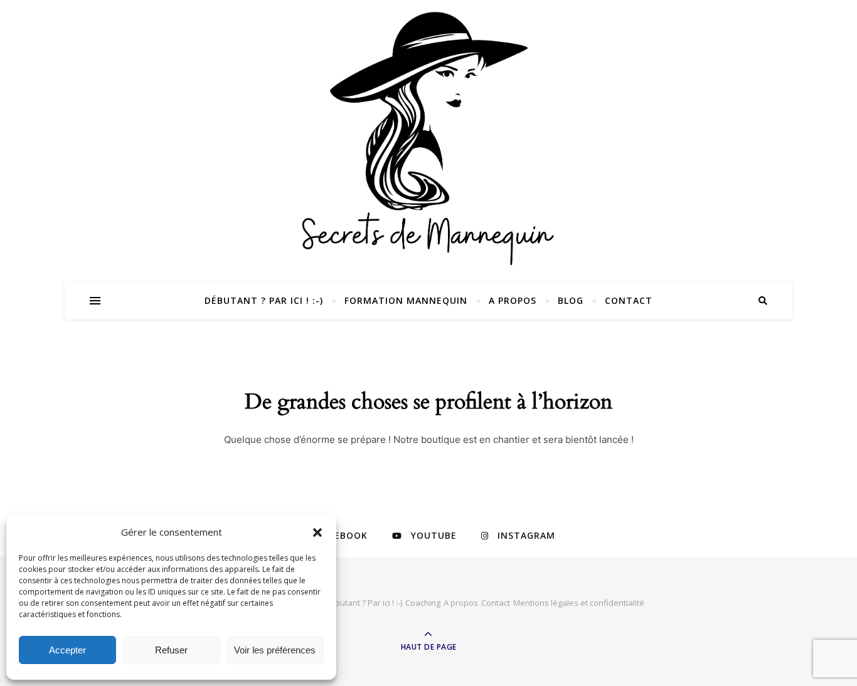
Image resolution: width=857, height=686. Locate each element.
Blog (570, 300)
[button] (317, 532)
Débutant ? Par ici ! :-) (264, 300)
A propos (512, 300)
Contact (628, 300)
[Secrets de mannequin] (428, 137)
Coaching (422, 602)
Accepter (67, 650)
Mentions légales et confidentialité (578, 602)
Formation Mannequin (405, 300)
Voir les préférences (275, 650)
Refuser (171, 650)
